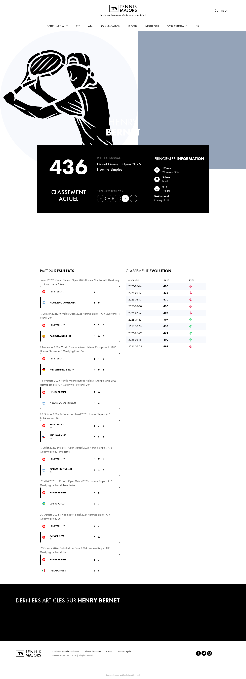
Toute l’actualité (57, 26)
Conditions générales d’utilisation (66, 651)
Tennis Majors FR (123, 8)
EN (226, 11)
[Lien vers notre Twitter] (203, 653)
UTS (197, 26)
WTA (90, 26)
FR (222, 11)
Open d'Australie (177, 26)
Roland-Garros (110, 26)
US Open (132, 26)
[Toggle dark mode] (216, 10)
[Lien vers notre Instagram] (209, 653)
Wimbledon (152, 26)
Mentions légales (124, 651)
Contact (109, 651)
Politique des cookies (93, 651)
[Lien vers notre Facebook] (198, 653)
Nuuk (138, 675)
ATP (78, 26)
